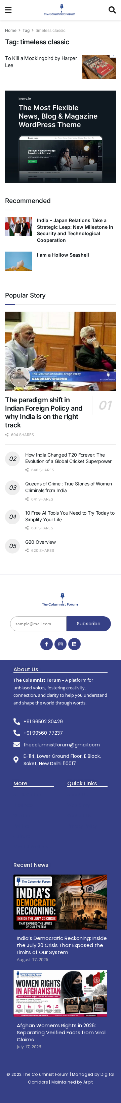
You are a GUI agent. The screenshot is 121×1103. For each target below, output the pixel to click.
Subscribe (89, 623)
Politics (21, 826)
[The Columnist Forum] (60, 600)
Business (23, 805)
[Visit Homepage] (60, 10)
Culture (21, 836)
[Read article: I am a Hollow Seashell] (18, 261)
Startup (21, 815)
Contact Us (79, 815)
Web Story (78, 805)
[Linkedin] (74, 644)
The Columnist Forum (46, 1074)
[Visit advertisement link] (60, 137)
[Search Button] (112, 10)
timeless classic (51, 30)
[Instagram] (60, 644)
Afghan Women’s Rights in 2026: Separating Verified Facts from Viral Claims (61, 1032)
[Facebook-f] (46, 644)
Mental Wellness (32, 846)
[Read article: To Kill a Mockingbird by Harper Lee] (99, 67)
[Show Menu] (8, 10)
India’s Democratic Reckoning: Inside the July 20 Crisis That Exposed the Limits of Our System (62, 945)
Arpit (88, 1082)
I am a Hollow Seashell (63, 255)
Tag (26, 30)
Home (10, 30)
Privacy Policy (82, 826)
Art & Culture (28, 794)
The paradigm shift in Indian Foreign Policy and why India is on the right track (43, 412)
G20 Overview (40, 542)
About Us (77, 794)
